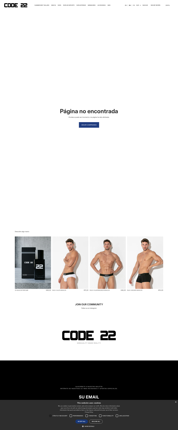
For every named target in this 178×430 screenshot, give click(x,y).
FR (134, 5)
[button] (89, 426)
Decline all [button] (96, 421)
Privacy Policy (89, 412)
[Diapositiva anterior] (18, 262)
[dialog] (89, 415)
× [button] (175, 402)
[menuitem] (109, 5)
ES (130, 5)
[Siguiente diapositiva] (48, 262)
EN (126, 5)
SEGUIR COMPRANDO (89, 125)
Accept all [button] (81, 421)
